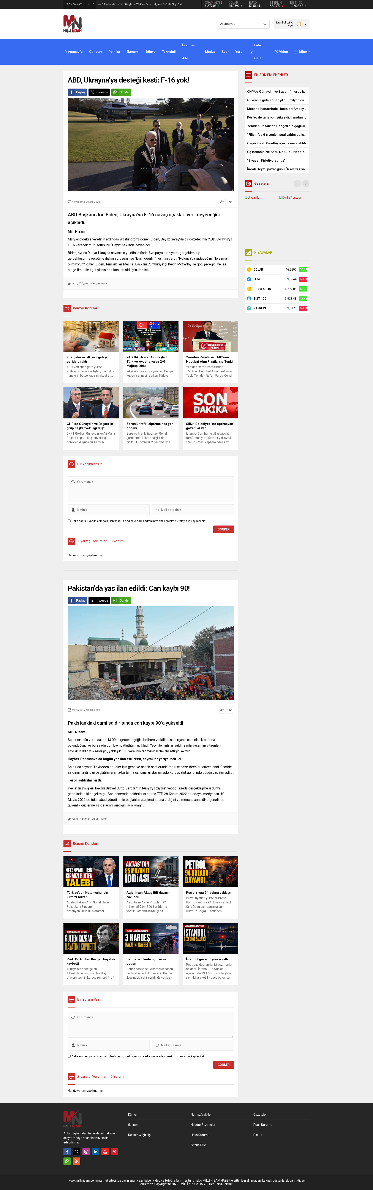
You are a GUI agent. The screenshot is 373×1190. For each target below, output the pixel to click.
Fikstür (257, 1135)
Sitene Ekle (198, 1145)
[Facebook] (67, 1151)
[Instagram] (86, 1151)
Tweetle (102, 92)
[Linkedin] (95, 1151)
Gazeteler (260, 1114)
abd (74, 283)
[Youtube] (105, 1151)
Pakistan (85, 818)
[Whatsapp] (67, 1161)
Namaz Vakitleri (201, 1114)
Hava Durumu (200, 1135)
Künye (132, 1114)
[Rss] (76, 1161)
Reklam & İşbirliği (139, 1135)
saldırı (95, 818)
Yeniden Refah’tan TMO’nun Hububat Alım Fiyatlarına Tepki (138, 4)
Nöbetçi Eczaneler (203, 1124)
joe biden (90, 283)
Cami (75, 818)
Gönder (125, 92)
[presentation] (297, 183)
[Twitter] (76, 1151)
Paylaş (80, 92)
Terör (104, 818)
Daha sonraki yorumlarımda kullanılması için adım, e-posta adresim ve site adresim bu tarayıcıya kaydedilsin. (139, 520)
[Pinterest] (114, 1151)
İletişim (133, 1124)
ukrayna (102, 283)
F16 (81, 283)
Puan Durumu (262, 1124)
